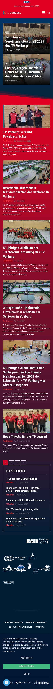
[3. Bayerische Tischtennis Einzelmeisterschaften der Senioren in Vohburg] (26, 292)
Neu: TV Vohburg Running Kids (22, 509)
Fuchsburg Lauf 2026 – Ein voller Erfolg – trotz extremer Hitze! (23, 489)
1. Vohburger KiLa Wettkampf (21, 478)
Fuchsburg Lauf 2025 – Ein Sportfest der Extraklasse (25, 520)
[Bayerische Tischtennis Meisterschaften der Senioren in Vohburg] (26, 172)
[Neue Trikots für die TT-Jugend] (26, 421)
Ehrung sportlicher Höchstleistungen (25, 500)
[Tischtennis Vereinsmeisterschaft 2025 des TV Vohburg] (26, 38)
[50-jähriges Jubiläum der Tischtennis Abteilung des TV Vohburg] (26, 232)
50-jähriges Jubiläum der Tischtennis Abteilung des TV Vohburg (24, 252)
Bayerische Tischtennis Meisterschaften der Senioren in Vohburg (26, 192)
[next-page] (23, 462)
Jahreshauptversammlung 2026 (26, 6)
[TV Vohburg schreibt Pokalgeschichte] (26, 116)
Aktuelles (10, 482)
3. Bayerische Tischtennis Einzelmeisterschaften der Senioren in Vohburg (21, 312)
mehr (26, 674)
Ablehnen (26, 658)
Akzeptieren (26, 666)
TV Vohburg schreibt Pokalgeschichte (17, 134)
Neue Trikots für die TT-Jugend (25, 436)
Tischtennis (10, 33)
